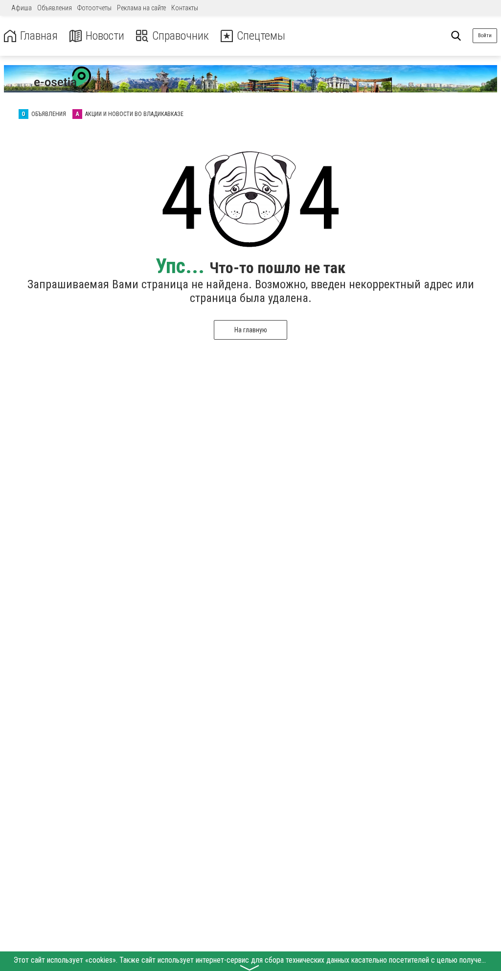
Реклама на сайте (141, 8)
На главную (250, 330)
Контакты (184, 8)
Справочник (180, 36)
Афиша (21, 8)
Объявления (54, 8)
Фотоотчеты (94, 8)
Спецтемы (261, 36)
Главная (39, 36)
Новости (105, 36)
